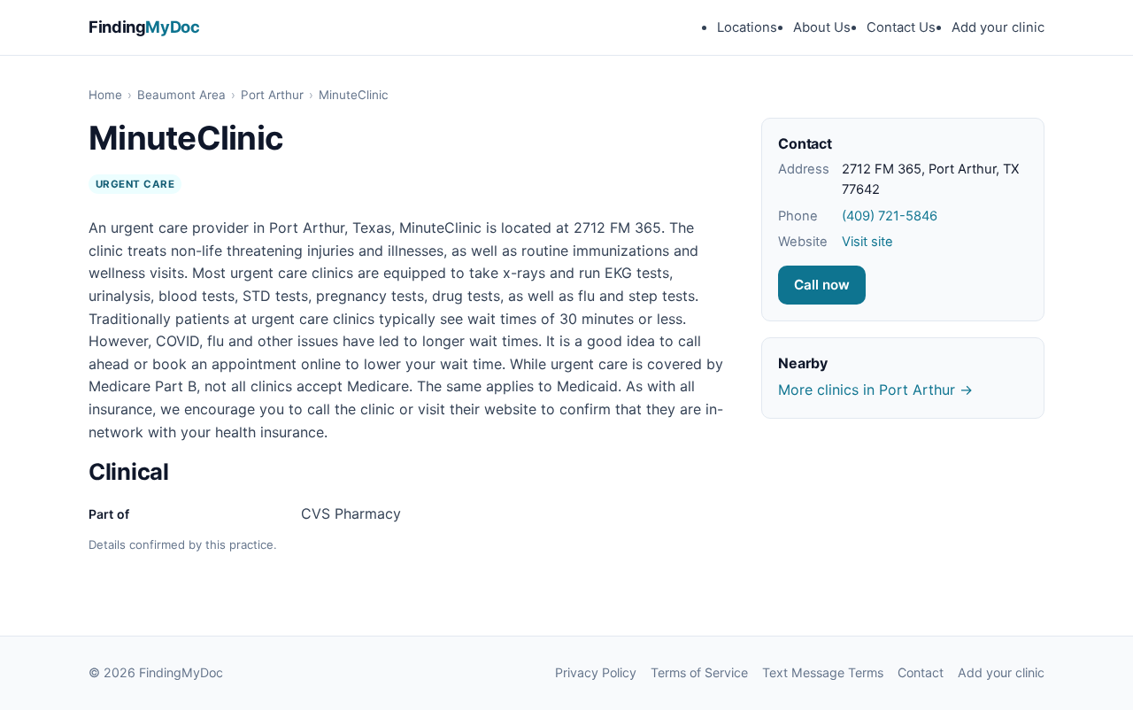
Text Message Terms (822, 672)
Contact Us (901, 27)
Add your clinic (998, 27)
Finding (144, 26)
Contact (921, 672)
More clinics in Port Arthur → (875, 389)
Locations (747, 27)
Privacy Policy (595, 672)
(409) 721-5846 (889, 216)
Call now (822, 284)
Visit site (867, 242)
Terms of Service (699, 672)
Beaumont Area (181, 95)
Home (105, 95)
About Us (822, 27)
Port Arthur (272, 95)
